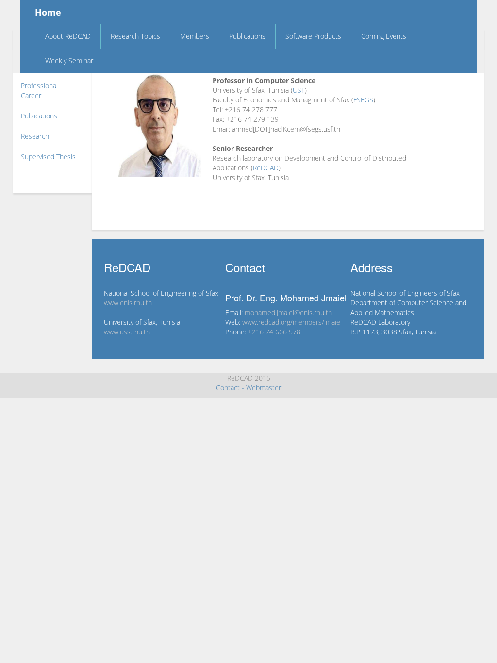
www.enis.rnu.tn (128, 302)
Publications (247, 36)
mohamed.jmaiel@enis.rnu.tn (288, 312)
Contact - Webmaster (248, 387)
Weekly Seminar (69, 60)
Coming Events (383, 36)
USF (299, 90)
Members (194, 36)
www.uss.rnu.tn (127, 331)
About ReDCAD (68, 36)
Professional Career (39, 90)
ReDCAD (266, 167)
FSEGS (363, 99)
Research (35, 136)
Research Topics (135, 36)
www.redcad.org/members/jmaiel (292, 322)
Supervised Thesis (48, 156)
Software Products (313, 36)
